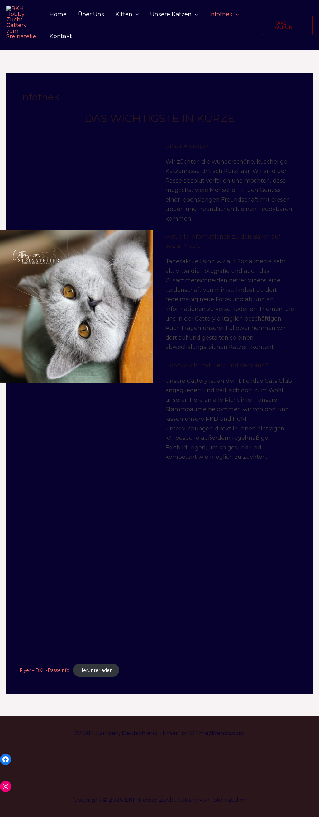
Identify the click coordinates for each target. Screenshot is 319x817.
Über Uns (91, 14)
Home (58, 14)
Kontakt (61, 36)
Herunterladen (96, 670)
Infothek (221, 14)
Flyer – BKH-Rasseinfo (44, 670)
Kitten (123, 14)
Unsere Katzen (171, 14)
